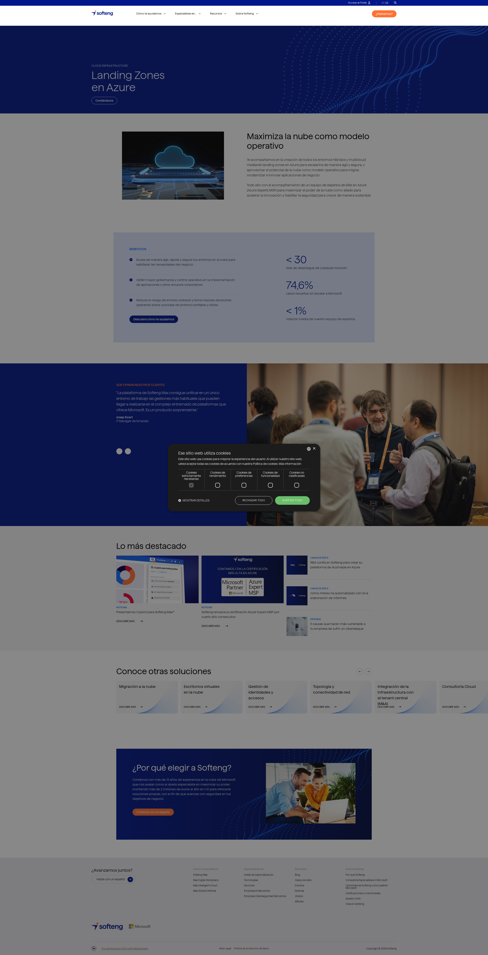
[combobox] (309, 449)
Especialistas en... (186, 13)
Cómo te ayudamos (148, 13)
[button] (193, 500)
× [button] (314, 448)
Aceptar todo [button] (292, 500)
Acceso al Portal (357, 2)
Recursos (216, 13)
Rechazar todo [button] (253, 500)
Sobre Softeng (245, 13)
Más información (290, 463)
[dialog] (244, 477)
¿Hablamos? (384, 13)
